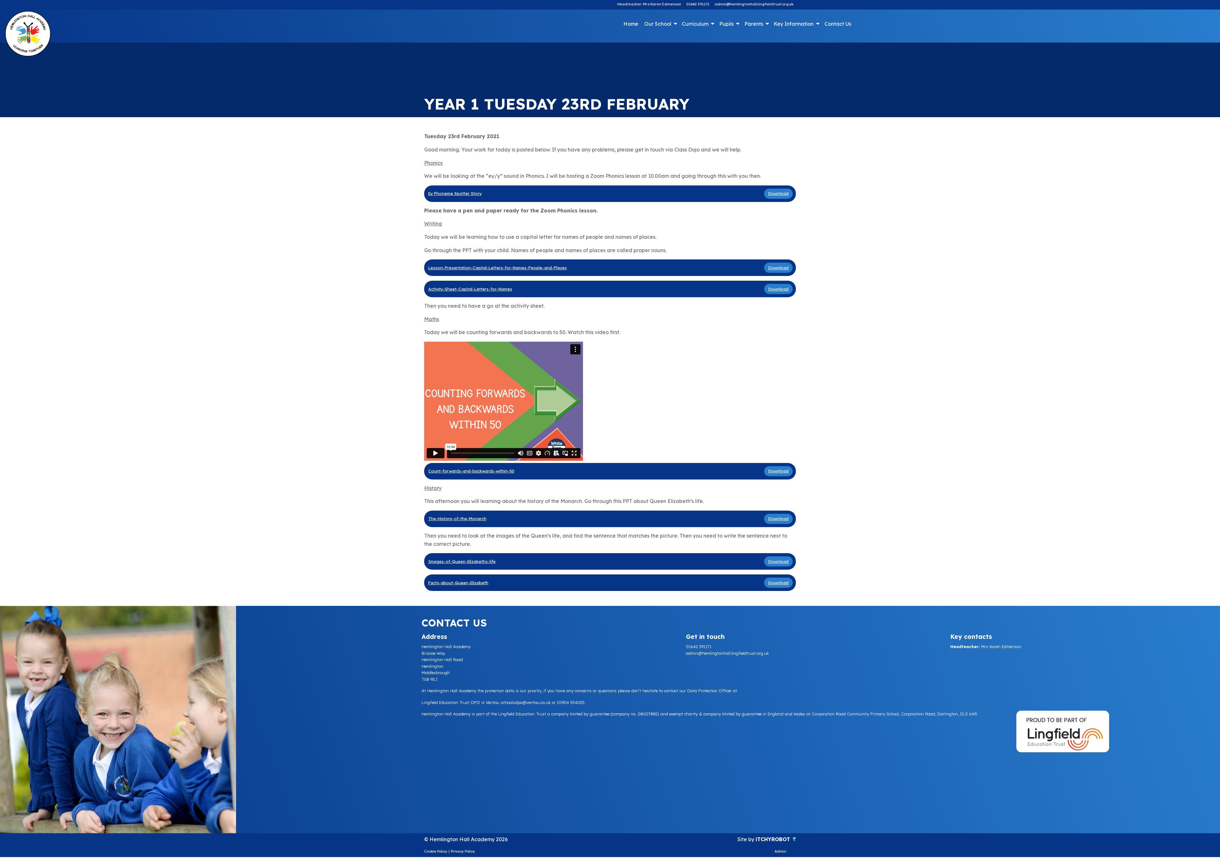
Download (778, 193)
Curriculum (695, 24)
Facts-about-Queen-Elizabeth (458, 582)
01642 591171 (697, 4)
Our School (657, 24)
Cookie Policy (435, 851)
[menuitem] (630, 24)
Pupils (726, 24)
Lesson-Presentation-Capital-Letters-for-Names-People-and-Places (497, 267)
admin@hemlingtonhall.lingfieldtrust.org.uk (754, 4)
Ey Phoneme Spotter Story (455, 193)
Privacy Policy (463, 851)
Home (630, 24)
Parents (753, 24)
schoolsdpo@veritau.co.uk (526, 702)
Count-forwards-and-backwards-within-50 (471, 470)
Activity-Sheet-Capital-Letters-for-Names (470, 289)
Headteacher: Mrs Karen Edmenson (649, 4)
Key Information (794, 24)
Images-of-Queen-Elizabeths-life (462, 561)
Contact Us (837, 24)
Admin (780, 851)
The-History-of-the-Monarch (457, 518)
